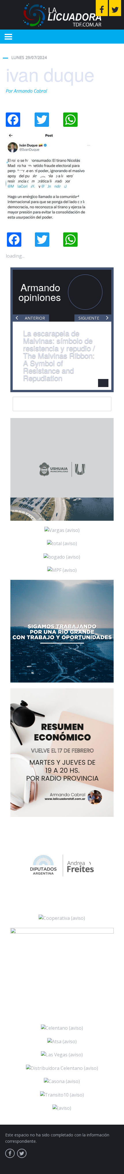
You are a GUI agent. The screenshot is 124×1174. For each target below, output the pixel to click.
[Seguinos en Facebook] (102, 8)
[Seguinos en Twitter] (115, 8)
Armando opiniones (39, 292)
